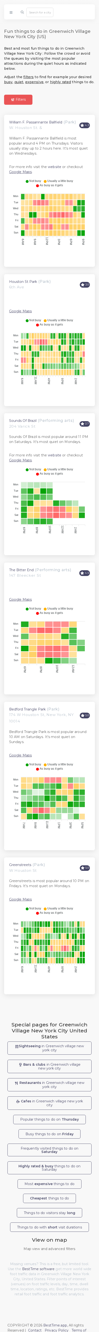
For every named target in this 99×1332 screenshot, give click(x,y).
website (54, 167)
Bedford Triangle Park (27, 709)
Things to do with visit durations (49, 1227)
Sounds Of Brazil (23, 420)
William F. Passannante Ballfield (35, 122)
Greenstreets (20, 865)
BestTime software (38, 1269)
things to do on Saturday (50, 1168)
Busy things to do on (49, 1134)
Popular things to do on (49, 1119)
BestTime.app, (55, 1325)
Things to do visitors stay (49, 1213)
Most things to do (49, 1184)
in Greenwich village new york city (51, 1048)
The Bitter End (21, 570)
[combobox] (39, 12)
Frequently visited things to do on (50, 1150)
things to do (49, 1198)
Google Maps (20, 172)
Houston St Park (23, 281)
